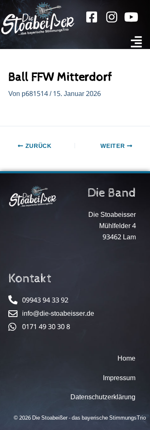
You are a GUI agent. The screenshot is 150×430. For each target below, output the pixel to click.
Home (126, 358)
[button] (136, 42)
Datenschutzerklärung (102, 397)
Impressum (119, 378)
